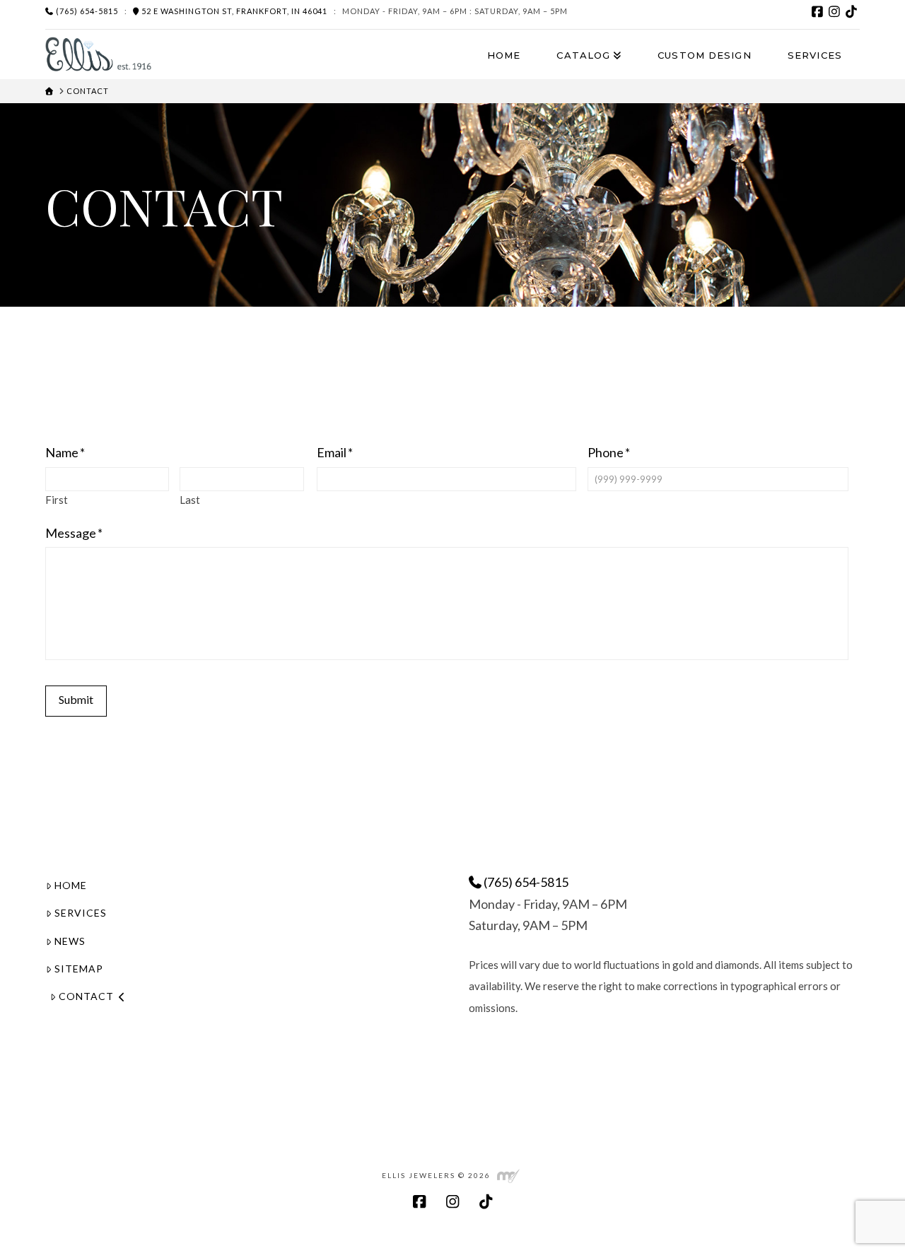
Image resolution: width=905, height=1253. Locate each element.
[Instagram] (834, 11)
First (56, 500)
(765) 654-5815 (86, 11)
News (70, 941)
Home (70, 885)
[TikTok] (851, 11)
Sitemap (78, 969)
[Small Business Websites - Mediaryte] (508, 1175)
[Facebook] (817, 11)
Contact (86, 996)
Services (80, 913)
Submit (76, 699)
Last (190, 500)
